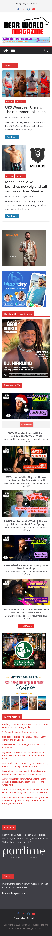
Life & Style (21, 101)
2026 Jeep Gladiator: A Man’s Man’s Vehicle (22, 732)
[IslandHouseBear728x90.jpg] (26, 39)
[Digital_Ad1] (24, 634)
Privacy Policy (19, 918)
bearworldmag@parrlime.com (16, 893)
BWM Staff (27, 117)
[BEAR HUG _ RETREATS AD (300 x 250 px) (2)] (24, 675)
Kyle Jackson (28, 196)
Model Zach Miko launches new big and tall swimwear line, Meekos (26, 186)
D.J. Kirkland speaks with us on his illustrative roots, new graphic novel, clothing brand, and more (23, 755)
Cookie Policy (32, 918)
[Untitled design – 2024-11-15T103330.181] (24, 272)
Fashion (9, 101)
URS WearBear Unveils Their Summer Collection (25, 109)
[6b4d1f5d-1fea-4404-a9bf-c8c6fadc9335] (24, 231)
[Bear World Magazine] (5, 50)
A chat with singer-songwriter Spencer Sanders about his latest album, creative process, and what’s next (24, 781)
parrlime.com (13, 842)
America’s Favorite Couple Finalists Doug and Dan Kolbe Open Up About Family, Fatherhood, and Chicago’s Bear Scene (25, 800)
